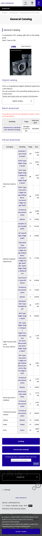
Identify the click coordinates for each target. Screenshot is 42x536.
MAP (30, 506)
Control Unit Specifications (22, 280)
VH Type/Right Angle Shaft (22, 235)
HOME (4, 12)
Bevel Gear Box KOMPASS (22, 394)
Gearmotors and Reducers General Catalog (12, 128)
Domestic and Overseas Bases (14, 509)
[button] (39, 3)
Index (22, 424)
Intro (22, 430)
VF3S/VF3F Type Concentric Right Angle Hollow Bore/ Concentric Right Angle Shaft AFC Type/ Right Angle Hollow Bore (22, 258)
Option (22, 219)
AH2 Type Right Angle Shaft (22, 315)
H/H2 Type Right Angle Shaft (22, 163)
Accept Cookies (21, 531)
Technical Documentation (22, 212)
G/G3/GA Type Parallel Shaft (22, 153)
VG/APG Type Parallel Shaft (22, 226)
